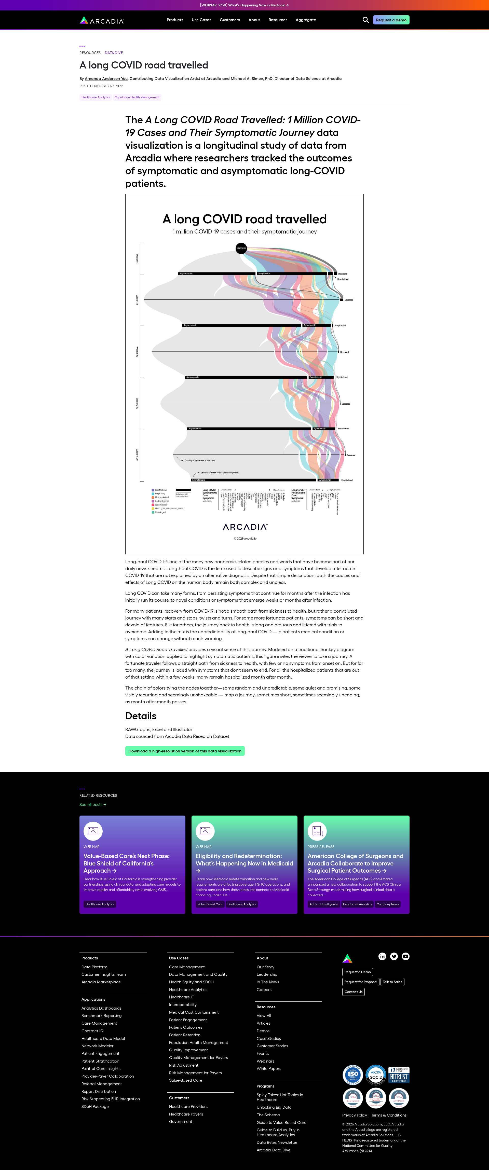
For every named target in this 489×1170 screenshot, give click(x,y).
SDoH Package (95, 1106)
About (254, 19)
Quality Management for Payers (198, 1057)
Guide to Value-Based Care (281, 1122)
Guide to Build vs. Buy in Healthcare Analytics (278, 1132)
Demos (263, 1030)
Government (180, 1121)
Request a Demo (358, 972)
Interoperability (183, 1004)
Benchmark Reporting (102, 1015)
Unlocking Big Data (274, 1107)
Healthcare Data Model (103, 1038)
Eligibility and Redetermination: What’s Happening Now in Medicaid (244, 859)
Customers (230, 19)
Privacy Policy (354, 1115)
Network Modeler (98, 1045)
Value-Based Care (210, 904)
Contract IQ (93, 1030)
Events (263, 1053)
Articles (263, 1023)
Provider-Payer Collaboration (108, 1076)
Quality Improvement (188, 1050)
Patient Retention (184, 1035)
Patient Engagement (100, 1053)
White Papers (269, 1068)
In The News (268, 982)
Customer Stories (272, 1045)
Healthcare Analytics (96, 97)
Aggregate (306, 19)
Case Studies (269, 1038)
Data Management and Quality (198, 974)
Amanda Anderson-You (106, 78)
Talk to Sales (392, 982)
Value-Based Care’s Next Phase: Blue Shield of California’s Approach (127, 863)
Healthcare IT (181, 997)
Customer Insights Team (104, 974)
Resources (278, 19)
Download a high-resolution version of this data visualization (185, 751)
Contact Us (353, 992)
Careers (264, 989)
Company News (388, 904)
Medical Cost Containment (194, 1012)
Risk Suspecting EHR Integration (111, 1098)
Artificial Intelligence (324, 904)
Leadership (267, 974)
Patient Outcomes (185, 1027)
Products (175, 19)
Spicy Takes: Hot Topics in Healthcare (280, 1097)
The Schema (268, 1114)
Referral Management (102, 1083)
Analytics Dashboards (101, 1008)
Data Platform (94, 967)
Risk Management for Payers (195, 1072)
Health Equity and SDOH (191, 982)
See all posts (90, 804)
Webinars (265, 1061)
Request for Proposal (361, 982)
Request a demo (391, 20)
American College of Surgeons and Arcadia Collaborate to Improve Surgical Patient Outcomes (355, 863)
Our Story (265, 967)
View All (264, 1015)
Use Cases (201, 19)
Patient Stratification (100, 1061)
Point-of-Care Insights (101, 1068)
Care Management (99, 1023)
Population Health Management (137, 97)
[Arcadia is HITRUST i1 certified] (399, 1074)
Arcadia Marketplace (101, 982)
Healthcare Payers (186, 1114)
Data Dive (114, 53)
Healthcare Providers (188, 1106)
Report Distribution (99, 1091)
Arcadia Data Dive (273, 1150)
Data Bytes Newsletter (277, 1142)
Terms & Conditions (388, 1115)
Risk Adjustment (183, 1065)
